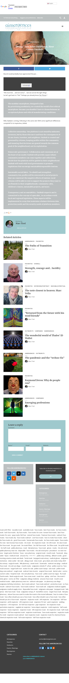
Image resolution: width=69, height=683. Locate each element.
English (51, 3)
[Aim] (14, 478)
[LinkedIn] (23, 473)
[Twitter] (14, 473)
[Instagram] (18, 473)
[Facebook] (9, 473)
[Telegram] (9, 478)
